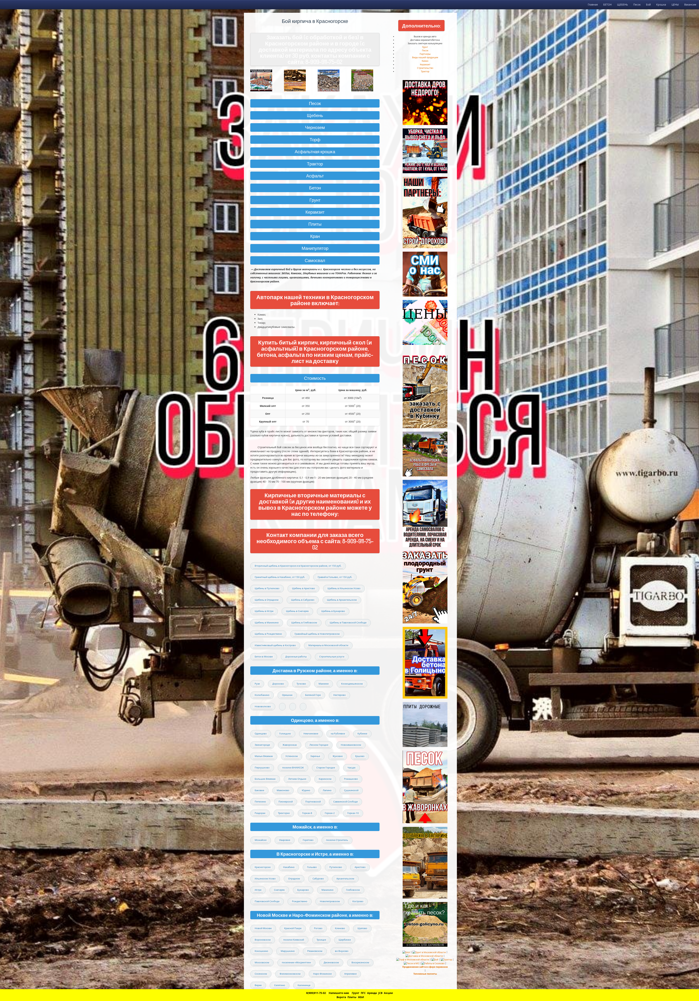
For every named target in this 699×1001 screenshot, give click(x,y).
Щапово (362, 928)
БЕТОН (607, 4)
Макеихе (324, 683)
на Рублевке (338, 733)
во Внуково (341, 951)
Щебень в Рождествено (268, 633)
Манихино (327, 889)
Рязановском (314, 951)
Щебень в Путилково (267, 588)
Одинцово (261, 733)
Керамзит (315, 212)
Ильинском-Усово (265, 878)
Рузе (257, 683)
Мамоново (283, 790)
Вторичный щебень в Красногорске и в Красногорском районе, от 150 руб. (298, 565)
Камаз (425, 60)
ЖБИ (361, 997)
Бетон (315, 188)
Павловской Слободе (267, 901)
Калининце (304, 985)
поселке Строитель (337, 840)
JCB (380, 993)
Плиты (314, 224)
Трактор (315, 163)
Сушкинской (351, 790)
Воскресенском (360, 962)
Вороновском (263, 939)
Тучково (301, 683)
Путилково (335, 867)
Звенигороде (262, 744)
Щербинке (345, 939)
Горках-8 (307, 813)
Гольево (312, 867)
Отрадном (294, 878)
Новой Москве (263, 928)
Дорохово (278, 683)
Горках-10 (353, 813)
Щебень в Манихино (267, 622)
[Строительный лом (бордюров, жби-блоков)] (332, 80)
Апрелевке (350, 973)
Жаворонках (290, 744)
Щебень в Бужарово (333, 611)
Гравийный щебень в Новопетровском (317, 633)
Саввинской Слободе (345, 801)
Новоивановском (351, 744)
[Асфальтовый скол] (298, 80)
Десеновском (331, 962)
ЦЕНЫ (675, 4)
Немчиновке (310, 733)
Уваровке (284, 840)
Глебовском (353, 889)
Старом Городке (325, 767)
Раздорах (260, 813)
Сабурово (318, 878)
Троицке (321, 939)
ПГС (363, 993)
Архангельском (345, 878)
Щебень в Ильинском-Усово (343, 588)
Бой (648, 4)
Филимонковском (290, 973)
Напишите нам (339, 993)
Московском (262, 962)
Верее (258, 985)
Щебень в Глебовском (304, 622)
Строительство (425, 68)
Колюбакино (262, 695)
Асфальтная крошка (315, 151)
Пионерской (286, 801)
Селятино (279, 985)
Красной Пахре (292, 928)
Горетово (308, 840)
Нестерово (339, 695)
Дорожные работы (296, 656)
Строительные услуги (331, 656)
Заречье (315, 756)
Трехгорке (284, 813)
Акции (388, 993)
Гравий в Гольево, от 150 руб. (335, 577)
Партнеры (425, 53)
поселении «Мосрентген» (296, 962)
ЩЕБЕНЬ (622, 4)
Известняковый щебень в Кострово (275, 645)
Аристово (360, 867)
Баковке (259, 790)
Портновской (313, 801)
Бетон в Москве (264, 656)
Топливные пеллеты (425, 973)
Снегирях (279, 889)
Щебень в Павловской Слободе (348, 622)
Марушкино (288, 951)
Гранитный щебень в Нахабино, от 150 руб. (280, 577)
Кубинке (362, 733)
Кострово (357, 901)
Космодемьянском (352, 683)
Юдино (306, 790)
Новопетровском (330, 901)
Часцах (351, 767)
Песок (637, 4)
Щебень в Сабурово (302, 599)
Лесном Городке (318, 744)
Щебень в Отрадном (267, 599)
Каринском (325, 778)
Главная (593, 4)
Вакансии (690, 4)
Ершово (359, 756)
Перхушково (262, 767)
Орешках (287, 695)
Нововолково (263, 706)
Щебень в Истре (264, 611)
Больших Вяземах (265, 778)
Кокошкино (261, 951)
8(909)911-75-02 (316, 993)
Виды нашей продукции (425, 57)
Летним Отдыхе (297, 778)
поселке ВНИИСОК (293, 767)
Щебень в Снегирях (297, 611)
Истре (258, 889)
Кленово (340, 928)
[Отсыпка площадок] (365, 80)
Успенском (291, 756)
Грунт (425, 47)
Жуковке (338, 756)
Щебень (315, 115)
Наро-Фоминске (322, 973)
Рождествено (299, 901)
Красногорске (262, 867)
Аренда (372, 993)
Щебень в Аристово (303, 588)
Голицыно (285, 733)
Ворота (341, 997)
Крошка (661, 4)
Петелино (260, 801)
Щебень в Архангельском (342, 599)
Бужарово (303, 889)
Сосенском (261, 973)
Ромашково (351, 778)
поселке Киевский (293, 939)
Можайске (260, 840)
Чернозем (315, 127)
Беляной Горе (313, 695)
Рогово (318, 928)
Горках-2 (330, 813)
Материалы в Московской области (328, 645)
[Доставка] (264, 80)
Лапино (327, 790)
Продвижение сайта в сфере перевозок (425, 966)
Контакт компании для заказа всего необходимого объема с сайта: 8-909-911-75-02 (315, 541)
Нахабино (289, 867)
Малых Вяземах (264, 756)
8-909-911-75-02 (323, 61)
